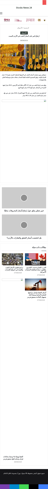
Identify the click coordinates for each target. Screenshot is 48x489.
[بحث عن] (47, 13)
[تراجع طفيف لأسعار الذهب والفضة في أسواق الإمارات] (12, 259)
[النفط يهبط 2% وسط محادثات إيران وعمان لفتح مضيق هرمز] (12, 367)
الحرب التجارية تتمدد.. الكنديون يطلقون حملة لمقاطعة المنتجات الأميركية (35, 269)
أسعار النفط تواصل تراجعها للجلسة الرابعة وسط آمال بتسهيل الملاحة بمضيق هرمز (36, 295)
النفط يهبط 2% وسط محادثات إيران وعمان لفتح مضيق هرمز (13, 457)
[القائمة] (1, 13)
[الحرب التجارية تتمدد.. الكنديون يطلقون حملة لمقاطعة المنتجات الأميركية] (35, 259)
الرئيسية (26, 28)
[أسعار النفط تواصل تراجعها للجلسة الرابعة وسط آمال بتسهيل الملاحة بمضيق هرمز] (35, 285)
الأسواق (19, 28)
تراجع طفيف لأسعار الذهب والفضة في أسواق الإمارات (14, 268)
